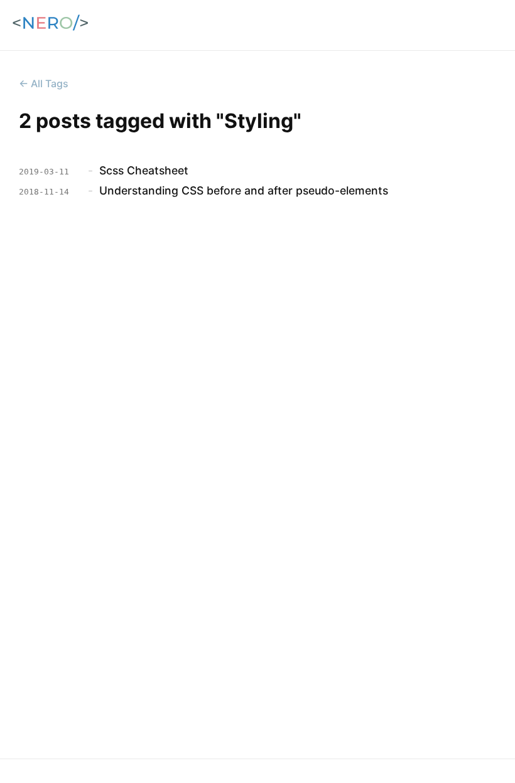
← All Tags (43, 83)
